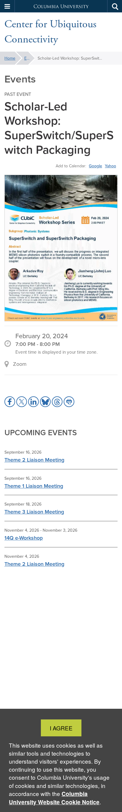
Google (95, 166)
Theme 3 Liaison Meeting (34, 511)
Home (9, 58)
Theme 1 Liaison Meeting (33, 486)
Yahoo (110, 166)
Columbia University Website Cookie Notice (54, 798)
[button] (7, 6)
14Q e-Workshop (23, 537)
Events (29, 58)
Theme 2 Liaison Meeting (34, 459)
